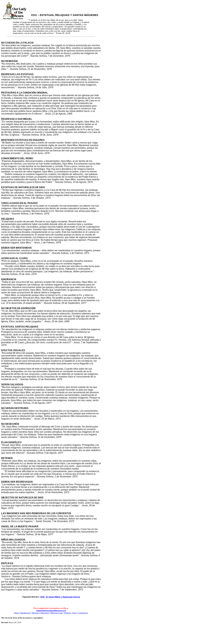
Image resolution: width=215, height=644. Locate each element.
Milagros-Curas (56, 613)
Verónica (67, 613)
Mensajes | (36, 613)
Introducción (25, 613)
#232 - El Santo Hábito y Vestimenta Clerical (60, 597)
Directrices (45, 613)
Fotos (74, 613)
